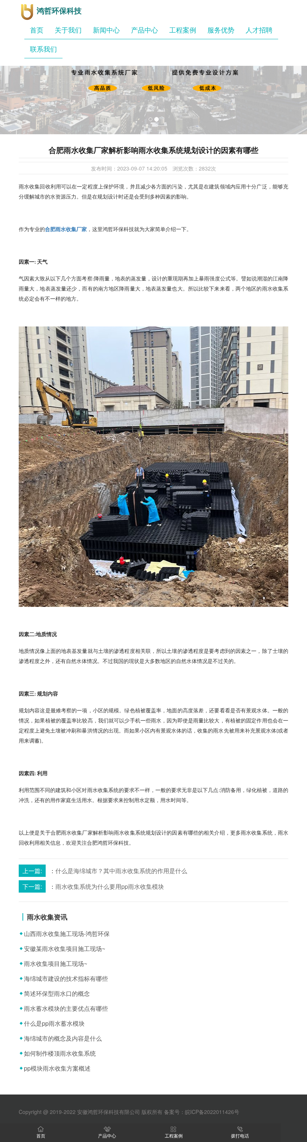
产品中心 (144, 29)
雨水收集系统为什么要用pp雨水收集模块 (109, 886)
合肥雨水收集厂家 (66, 229)
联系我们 (43, 48)
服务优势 (220, 29)
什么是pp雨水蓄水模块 (54, 1023)
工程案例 (182, 29)
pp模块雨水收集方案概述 (57, 1068)
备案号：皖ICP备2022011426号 (201, 1111)
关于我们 (68, 29)
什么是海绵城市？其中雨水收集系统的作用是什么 (121, 870)
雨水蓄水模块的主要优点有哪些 (66, 1008)
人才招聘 (259, 29)
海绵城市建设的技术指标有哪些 (66, 978)
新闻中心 (106, 29)
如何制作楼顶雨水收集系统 (60, 1053)
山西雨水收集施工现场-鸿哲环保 (67, 933)
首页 (36, 29)
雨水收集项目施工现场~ (55, 963)
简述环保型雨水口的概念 (57, 993)
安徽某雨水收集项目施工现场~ (64, 948)
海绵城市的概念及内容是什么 (63, 1038)
